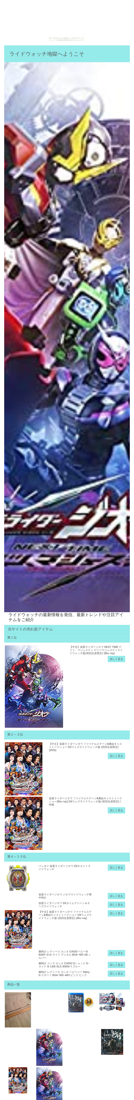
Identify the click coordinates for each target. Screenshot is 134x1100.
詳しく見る (116, 659)
